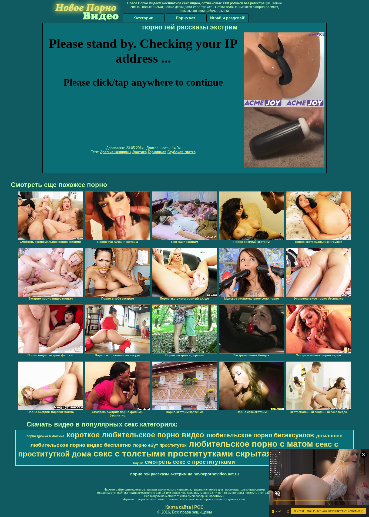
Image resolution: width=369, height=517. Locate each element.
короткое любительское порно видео (135, 435)
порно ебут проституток (160, 445)
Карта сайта (178, 507)
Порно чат (185, 18)
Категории (143, 18)
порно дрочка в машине (45, 436)
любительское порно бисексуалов (260, 435)
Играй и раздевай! (228, 18)
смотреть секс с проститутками (190, 462)
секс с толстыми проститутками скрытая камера (199, 453)
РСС (199, 507)
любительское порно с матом (251, 443)
